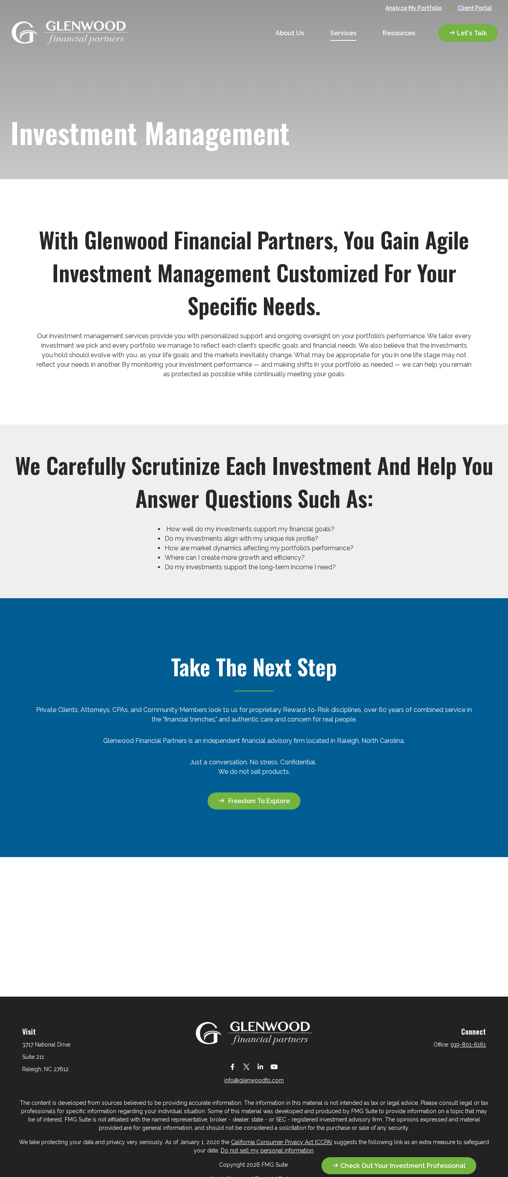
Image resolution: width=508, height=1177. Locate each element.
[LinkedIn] (260, 1066)
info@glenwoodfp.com (254, 1080)
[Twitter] (246, 1066)
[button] (289, 33)
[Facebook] (232, 1066)
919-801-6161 (468, 1044)
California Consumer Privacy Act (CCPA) (281, 1142)
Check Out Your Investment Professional (403, 1165)
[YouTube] (274, 1066)
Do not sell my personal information (267, 1150)
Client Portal (475, 8)
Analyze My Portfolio (413, 8)
